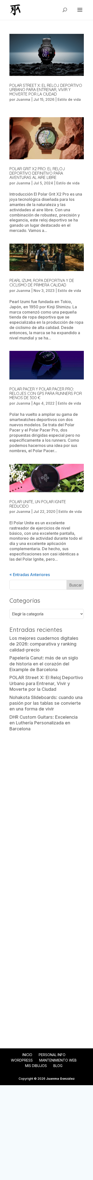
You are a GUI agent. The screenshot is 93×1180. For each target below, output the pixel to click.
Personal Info (52, 1055)
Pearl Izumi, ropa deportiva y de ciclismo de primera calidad (41, 282)
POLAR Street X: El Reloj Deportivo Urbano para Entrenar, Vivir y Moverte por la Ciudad (45, 90)
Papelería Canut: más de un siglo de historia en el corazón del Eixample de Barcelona (43, 663)
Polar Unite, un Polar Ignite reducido (37, 504)
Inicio (27, 1055)
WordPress (22, 1060)
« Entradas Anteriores (29, 574)
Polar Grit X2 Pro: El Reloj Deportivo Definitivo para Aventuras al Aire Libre (37, 173)
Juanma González (60, 1078)
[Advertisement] (46, 785)
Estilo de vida (69, 99)
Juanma (23, 99)
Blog (57, 1066)
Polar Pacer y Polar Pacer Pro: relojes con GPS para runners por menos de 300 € (45, 393)
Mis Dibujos (36, 1066)
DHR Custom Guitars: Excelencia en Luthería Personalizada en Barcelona (43, 722)
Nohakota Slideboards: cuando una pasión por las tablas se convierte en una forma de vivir (46, 703)
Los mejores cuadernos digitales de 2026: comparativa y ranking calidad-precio (43, 644)
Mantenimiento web (58, 1060)
